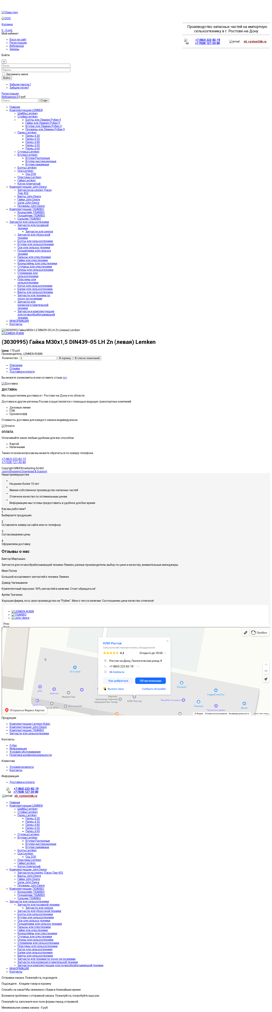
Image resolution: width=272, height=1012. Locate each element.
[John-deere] (20, 617)
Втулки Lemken (27, 837)
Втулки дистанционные (40, 844)
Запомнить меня (17, 74)
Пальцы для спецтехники (34, 927)
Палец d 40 (32, 824)
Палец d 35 (32, 821)
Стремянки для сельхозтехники (38, 943)
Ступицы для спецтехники (35, 936)
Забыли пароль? (20, 84)
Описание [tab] (16, 365)
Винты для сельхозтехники (35, 955)
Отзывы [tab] (15, 368)
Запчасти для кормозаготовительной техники (48, 962)
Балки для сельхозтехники (35, 952)
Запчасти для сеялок (39, 907)
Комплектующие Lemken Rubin (30, 723)
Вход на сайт (18, 39)
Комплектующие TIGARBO (27, 730)
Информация (18, 748)
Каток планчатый (29, 866)
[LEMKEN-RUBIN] (23, 611)
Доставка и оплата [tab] (22, 371)
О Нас (13, 745)
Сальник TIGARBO (29, 898)
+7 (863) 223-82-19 (207, 40)
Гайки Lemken (27, 863)
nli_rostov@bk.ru (255, 41)
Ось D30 (30, 856)
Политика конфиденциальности (31, 755)
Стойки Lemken (28, 812)
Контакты (16, 770)
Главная (15, 802)
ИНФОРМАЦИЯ (19, 968)
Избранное (17, 45)
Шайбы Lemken (28, 808)
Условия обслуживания (25, 751)
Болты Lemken (27, 850)
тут (65, 377)
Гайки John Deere (29, 879)
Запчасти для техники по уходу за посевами (46, 959)
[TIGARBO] (19, 614)
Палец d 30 (32, 818)
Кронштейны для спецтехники (37, 933)
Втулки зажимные (37, 847)
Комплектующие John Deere (28, 727)
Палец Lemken (27, 815)
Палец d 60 (32, 831)
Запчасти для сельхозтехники (29, 733)
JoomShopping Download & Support (24, 471)
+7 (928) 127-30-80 (207, 43)
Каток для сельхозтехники (35, 949)
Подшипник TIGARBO (31, 895)
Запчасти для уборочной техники (39, 911)
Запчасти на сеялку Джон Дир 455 (40, 872)
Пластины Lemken (29, 860)
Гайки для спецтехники (33, 930)
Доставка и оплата (22, 782)
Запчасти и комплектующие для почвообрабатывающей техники (60, 965)
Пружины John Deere (31, 885)
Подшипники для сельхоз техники (40, 923)
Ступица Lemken (28, 834)
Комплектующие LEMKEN (26, 805)
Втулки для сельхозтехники (36, 917)
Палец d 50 (32, 828)
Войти (6, 77)
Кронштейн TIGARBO (31, 891)
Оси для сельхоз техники (34, 920)
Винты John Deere (29, 875)
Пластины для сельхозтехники (38, 946)
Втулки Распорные (37, 840)
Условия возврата (22, 767)
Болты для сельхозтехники (35, 914)
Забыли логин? (19, 87)
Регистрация (18, 42)
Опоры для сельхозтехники (35, 939)
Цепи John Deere (28, 882)
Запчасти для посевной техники (39, 904)
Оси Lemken (25, 853)
